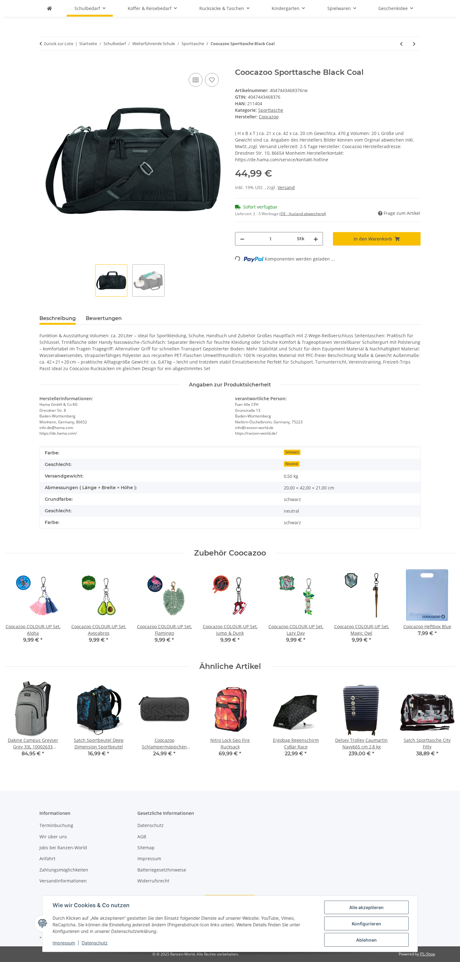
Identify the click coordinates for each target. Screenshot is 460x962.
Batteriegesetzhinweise (161, 870)
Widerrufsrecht (153, 881)
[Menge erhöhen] (316, 238)
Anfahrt (47, 858)
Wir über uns (53, 837)
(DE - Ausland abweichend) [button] (302, 213)
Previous (15, 610)
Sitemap (146, 848)
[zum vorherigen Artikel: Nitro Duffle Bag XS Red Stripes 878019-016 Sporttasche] (401, 43)
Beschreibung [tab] (57, 318)
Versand (286, 187)
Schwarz (292, 452)
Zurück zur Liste (58, 43)
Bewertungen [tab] (104, 318)
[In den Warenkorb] (44, 64)
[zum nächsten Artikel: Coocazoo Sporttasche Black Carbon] (414, 43)
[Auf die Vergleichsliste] (195, 80)
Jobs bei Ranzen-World (63, 848)
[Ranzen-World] (49, 8)
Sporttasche (270, 110)
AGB (141, 837)
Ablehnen (366, 940)
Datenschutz (95, 942)
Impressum (64, 942)
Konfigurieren (366, 923)
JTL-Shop (427, 954)
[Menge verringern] (242, 238)
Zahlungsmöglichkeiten (63, 870)
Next (445, 610)
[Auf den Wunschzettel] (212, 80)
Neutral (291, 464)
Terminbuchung (56, 825)
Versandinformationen (63, 881)
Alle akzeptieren (366, 907)
